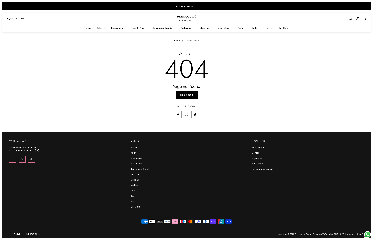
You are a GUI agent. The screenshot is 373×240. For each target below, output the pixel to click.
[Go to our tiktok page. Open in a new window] (194, 114)
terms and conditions (263, 169)
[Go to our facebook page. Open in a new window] (178, 114)
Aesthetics (136, 185)
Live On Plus (136, 163)
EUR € (22, 18)
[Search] (350, 18)
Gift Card (135, 206)
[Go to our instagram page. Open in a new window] (186, 114)
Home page (186, 94)
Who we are (258, 147)
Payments (257, 158)
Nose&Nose (136, 158)
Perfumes (135, 174)
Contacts (256, 152)
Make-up (135, 179)
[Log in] (357, 18)
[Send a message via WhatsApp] (368, 235)
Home (177, 40)
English (10, 18)
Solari (133, 152)
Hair (132, 201)
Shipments (257, 163)
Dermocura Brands (140, 169)
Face (133, 190)
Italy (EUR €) (31, 234)
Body (133, 196)
